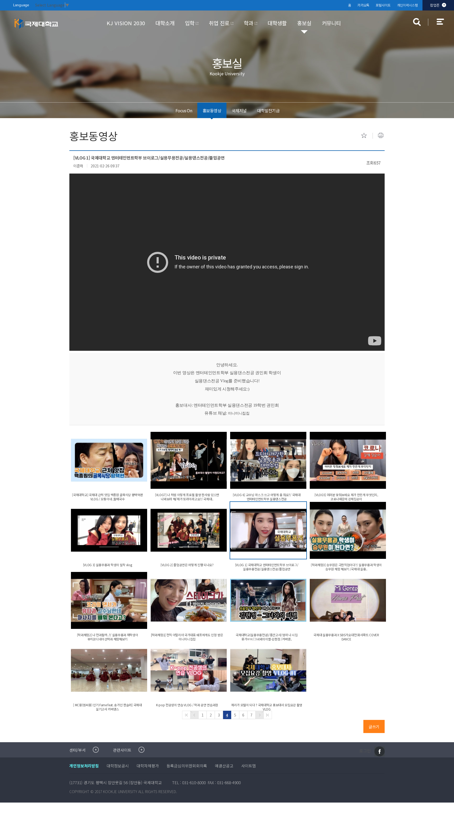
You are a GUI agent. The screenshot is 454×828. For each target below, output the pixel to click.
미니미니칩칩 (239, 413)
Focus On (184, 110)
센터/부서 (77, 750)
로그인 (365, 751)
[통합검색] (417, 22)
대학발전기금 (268, 110)
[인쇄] (381, 135)
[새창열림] (379, 751)
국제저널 (239, 110)
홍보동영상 (212, 110)
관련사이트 (122, 750)
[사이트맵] (443, 25)
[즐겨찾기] (364, 135)
